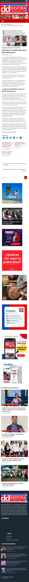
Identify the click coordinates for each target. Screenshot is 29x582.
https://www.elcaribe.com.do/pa (9, 132)
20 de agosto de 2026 (6, 462)
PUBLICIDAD (9, 536)
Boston (4, 480)
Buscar (25, 177)
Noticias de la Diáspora (14, 47)
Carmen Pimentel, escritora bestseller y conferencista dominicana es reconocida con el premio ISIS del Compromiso (16, 555)
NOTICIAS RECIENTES (9, 544)
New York (4, 404)
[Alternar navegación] (3, 21)
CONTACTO (9, 538)
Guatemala (5, 47)
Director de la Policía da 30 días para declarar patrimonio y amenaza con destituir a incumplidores (17, 548)
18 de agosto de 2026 (6, 486)
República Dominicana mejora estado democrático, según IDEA (14, 164)
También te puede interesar (10, 388)
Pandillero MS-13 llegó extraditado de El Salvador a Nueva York (20, 144)
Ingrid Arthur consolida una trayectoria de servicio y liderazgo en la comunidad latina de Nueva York (14, 409)
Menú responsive (26, 1)
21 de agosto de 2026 (6, 437)
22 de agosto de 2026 (6, 413)
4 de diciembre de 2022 (7, 54)
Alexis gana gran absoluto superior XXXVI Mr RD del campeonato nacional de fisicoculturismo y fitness (17, 563)
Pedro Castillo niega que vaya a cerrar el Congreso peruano (14, 170)
